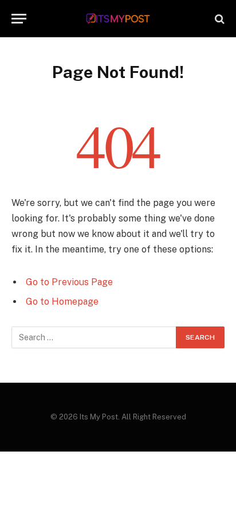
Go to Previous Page (69, 282)
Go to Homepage (62, 301)
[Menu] (18, 19)
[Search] (219, 19)
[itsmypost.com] (118, 18)
